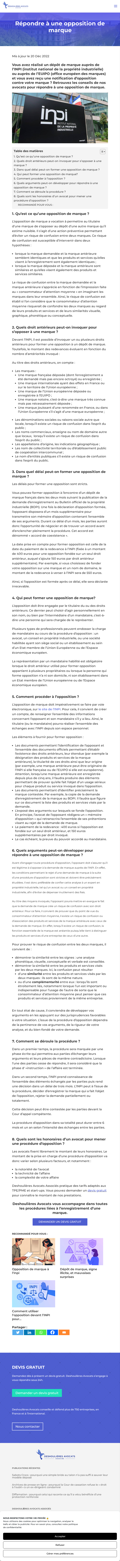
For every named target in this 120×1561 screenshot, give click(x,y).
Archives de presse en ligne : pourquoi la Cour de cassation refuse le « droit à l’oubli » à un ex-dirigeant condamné (59, 1486)
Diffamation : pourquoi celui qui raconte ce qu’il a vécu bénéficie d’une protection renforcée (56, 1495)
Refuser (60, 1544)
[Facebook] (52, 1332)
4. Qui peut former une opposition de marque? (46, 174)
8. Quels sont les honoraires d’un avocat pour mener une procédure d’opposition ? (52, 198)
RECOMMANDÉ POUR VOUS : (35, 204)
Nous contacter (27, 1426)
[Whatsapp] (40, 1332)
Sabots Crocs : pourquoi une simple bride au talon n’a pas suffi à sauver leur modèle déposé (60, 1476)
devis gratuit (97, 1190)
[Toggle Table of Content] (101, 151)
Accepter (60, 1536)
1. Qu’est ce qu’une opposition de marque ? (43, 156)
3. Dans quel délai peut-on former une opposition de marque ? (57, 169)
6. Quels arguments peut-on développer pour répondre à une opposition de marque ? (56, 185)
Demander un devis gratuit (36, 1393)
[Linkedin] (29, 1332)
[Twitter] (17, 1332)
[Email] (64, 1332)
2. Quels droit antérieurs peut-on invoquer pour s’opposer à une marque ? (57, 163)
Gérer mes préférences (60, 1553)
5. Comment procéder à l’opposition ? (39, 178)
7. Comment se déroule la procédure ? (40, 191)
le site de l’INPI (49, 709)
